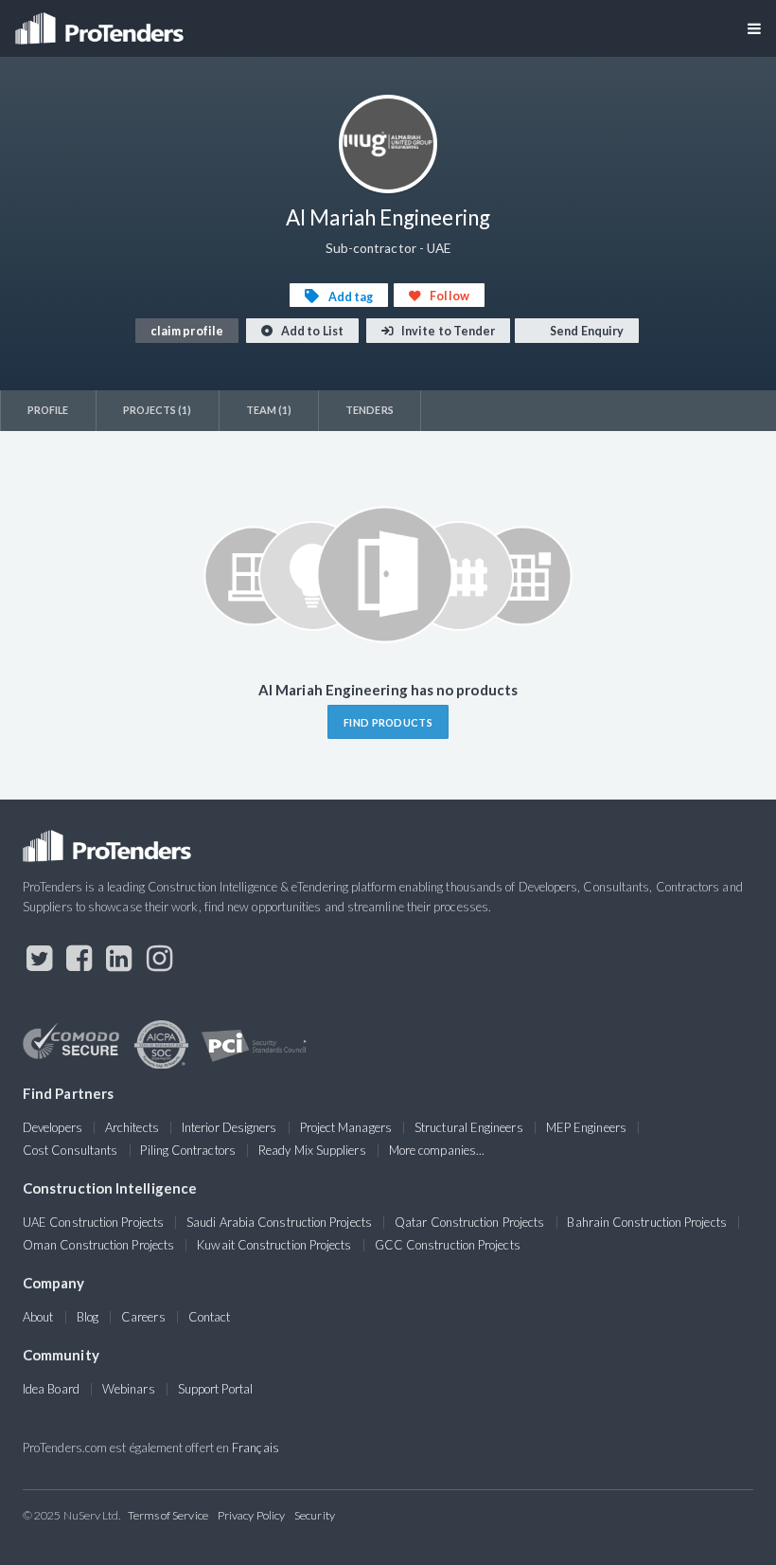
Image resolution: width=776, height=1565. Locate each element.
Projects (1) (157, 410)
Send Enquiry (586, 331)
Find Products (388, 722)
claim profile (186, 331)
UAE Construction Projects (93, 1222)
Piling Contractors (187, 1150)
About (38, 1316)
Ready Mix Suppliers (312, 1150)
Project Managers (346, 1127)
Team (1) (269, 410)
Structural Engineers (468, 1127)
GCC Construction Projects (447, 1244)
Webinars (128, 1388)
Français (255, 1447)
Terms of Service (168, 1515)
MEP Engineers (586, 1127)
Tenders (369, 410)
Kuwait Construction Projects (274, 1244)
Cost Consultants (70, 1150)
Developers (52, 1127)
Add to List (311, 331)
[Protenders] (101, 22)
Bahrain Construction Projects (646, 1222)
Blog (87, 1316)
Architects (132, 1127)
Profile (48, 410)
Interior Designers (229, 1127)
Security (314, 1515)
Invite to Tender (447, 331)
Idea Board (51, 1388)
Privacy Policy (251, 1515)
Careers (143, 1316)
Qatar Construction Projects (469, 1222)
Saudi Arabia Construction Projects (279, 1222)
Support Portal (215, 1388)
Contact (209, 1316)
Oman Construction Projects (98, 1244)
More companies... (437, 1150)
